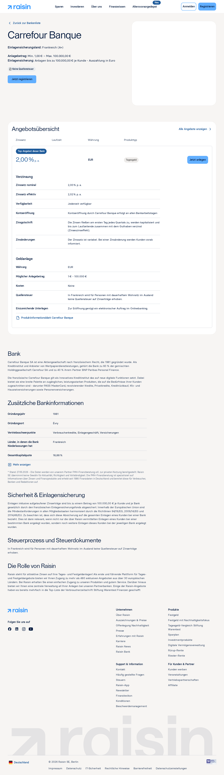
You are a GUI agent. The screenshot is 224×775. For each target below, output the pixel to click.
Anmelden (189, 6)
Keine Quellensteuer (23, 69)
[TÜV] (211, 761)
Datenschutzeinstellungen (171, 768)
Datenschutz (73, 768)
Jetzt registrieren (22, 79)
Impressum (55, 768)
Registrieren (207, 6)
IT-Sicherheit (93, 768)
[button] (59, 6)
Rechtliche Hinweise (117, 768)
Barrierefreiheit (142, 768)
